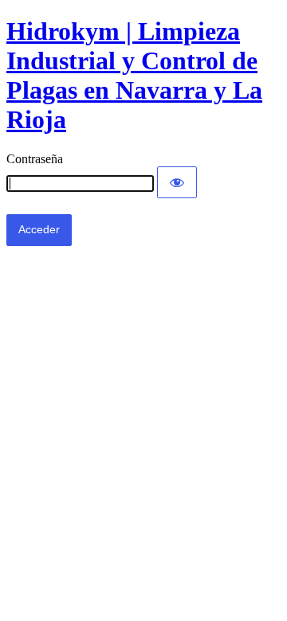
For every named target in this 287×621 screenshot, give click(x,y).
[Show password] (177, 182)
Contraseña (34, 159)
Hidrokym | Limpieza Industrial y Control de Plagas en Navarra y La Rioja (134, 75)
